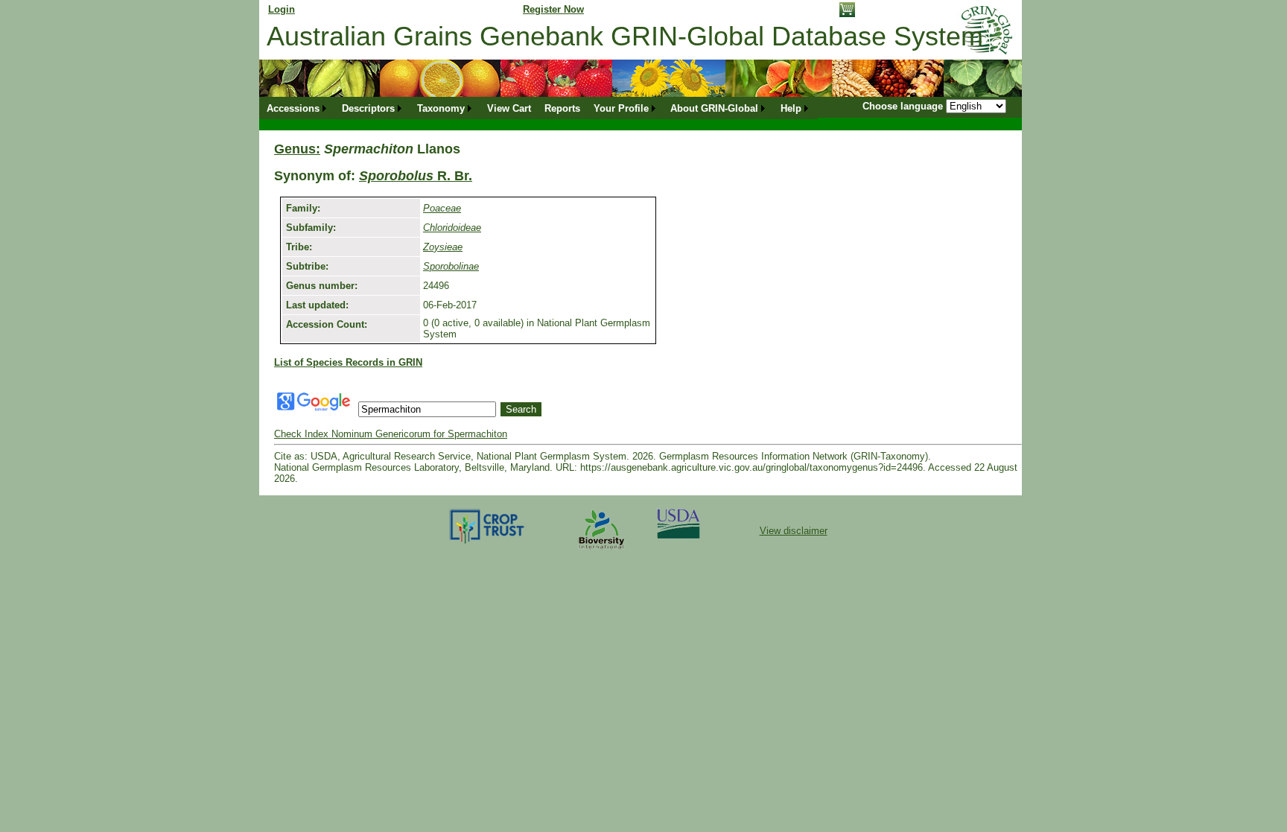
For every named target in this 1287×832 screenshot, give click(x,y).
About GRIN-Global (714, 108)
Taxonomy (441, 108)
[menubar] (538, 108)
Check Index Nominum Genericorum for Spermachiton (390, 433)
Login (281, 9)
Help (791, 108)
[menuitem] (297, 108)
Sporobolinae (451, 266)
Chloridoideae (452, 227)
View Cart (509, 108)
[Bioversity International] (601, 550)
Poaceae (442, 208)
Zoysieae (443, 247)
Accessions (293, 108)
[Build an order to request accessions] (847, 13)
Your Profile (621, 108)
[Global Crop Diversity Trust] (487, 542)
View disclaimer (793, 530)
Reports (562, 108)
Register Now (553, 9)
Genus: (297, 149)
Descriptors (368, 108)
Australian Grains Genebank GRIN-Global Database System (625, 36)
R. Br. (415, 175)
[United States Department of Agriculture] (678, 535)
